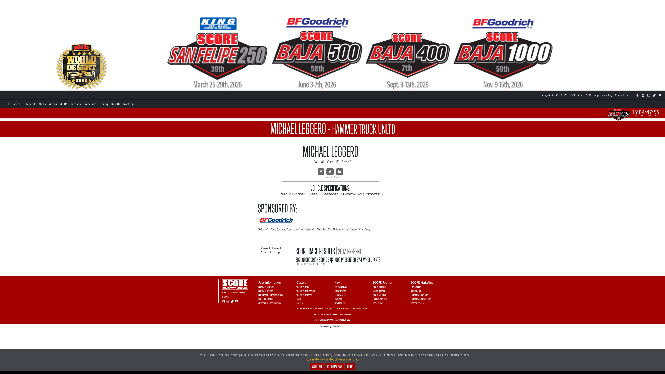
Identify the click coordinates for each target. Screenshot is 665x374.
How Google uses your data (340, 359)
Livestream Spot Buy (419, 295)
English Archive (379, 295)
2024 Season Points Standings (270, 295)
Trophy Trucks (302, 287)
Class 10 (299, 303)
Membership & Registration (269, 303)
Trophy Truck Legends (305, 291)
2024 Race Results (265, 291)
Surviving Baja (341, 287)
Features (338, 299)
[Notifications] (637, 94)
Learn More (314, 359)
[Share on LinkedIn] (339, 171)
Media (630, 95)
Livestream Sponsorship (421, 299)
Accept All (317, 366)
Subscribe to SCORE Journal (234, 292)
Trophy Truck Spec (304, 295)
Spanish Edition (379, 291)
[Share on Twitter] (330, 171)
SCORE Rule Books (265, 299)
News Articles (340, 303)
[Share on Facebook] (321, 171)
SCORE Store (576, 95)
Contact (619, 95)
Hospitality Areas (418, 303)
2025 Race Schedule (266, 287)
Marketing (606, 95)
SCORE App (592, 95)
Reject (350, 366)
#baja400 (547, 95)
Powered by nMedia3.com (332, 326)
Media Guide (378, 303)
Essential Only (334, 366)
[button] (15, 103)
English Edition (379, 287)
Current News (340, 291)
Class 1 (299, 299)
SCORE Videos (340, 295)
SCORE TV (561, 95)
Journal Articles (380, 299)
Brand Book (416, 291)
